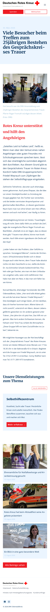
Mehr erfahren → (17, 424)
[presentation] (25, 456)
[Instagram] (9, 602)
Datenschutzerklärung (20, 588)
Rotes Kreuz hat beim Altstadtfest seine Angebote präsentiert (24, 514)
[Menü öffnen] (45, 5)
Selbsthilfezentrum (20, 399)
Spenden (13, 12)
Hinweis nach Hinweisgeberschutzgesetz (17, 593)
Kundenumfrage (39, 593)
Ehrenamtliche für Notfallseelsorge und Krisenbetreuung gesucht (24, 474)
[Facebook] (5, 602)
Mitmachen (36, 12)
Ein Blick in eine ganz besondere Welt (21, 551)
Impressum (7, 588)
